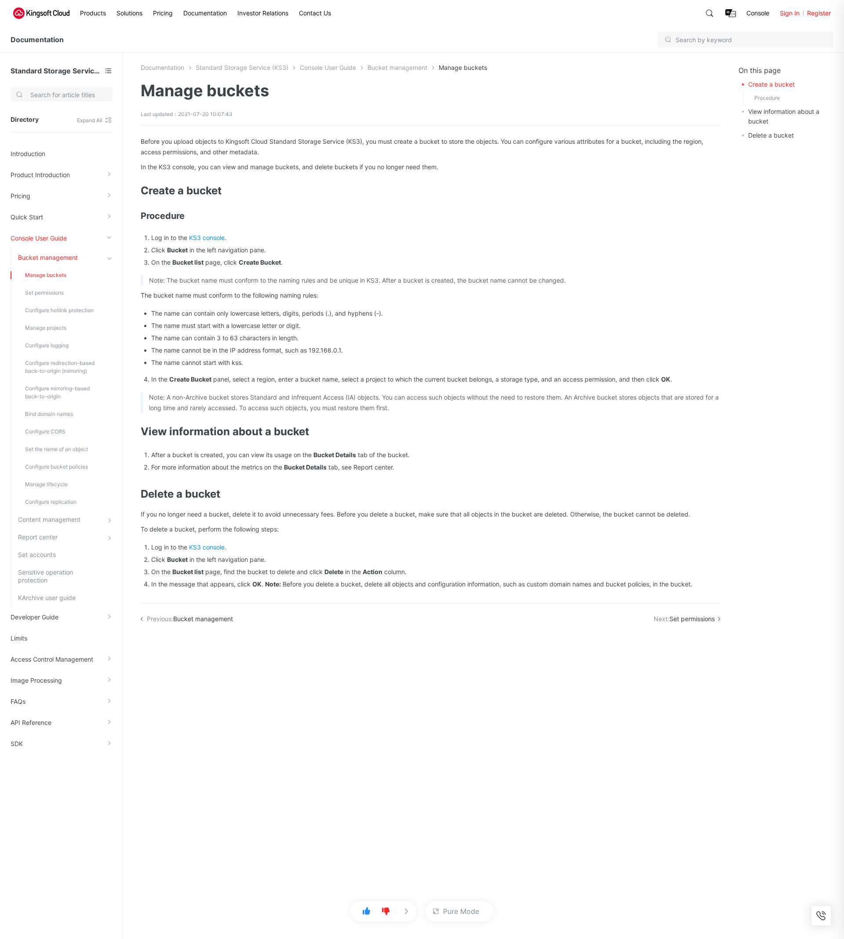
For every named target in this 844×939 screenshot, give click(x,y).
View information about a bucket (783, 116)
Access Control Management (52, 659)
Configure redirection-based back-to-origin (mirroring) (60, 367)
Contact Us (315, 13)
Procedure (767, 98)
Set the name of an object (56, 449)
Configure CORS (45, 431)
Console (757, 13)
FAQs (18, 701)
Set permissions (44, 292)
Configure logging (47, 345)
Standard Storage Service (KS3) (56, 70)
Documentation (205, 13)
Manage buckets (45, 275)
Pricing (163, 13)
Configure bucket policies (56, 466)
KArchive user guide (47, 597)
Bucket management (48, 257)
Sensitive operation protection (45, 576)
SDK (17, 743)
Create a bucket (771, 84)
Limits (19, 638)
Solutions (129, 13)
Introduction (28, 153)
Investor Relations (262, 13)
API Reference (31, 722)
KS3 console (207, 237)
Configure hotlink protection (59, 310)
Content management (49, 519)
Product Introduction (40, 174)
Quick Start (27, 217)
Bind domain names (49, 414)
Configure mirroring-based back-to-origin (57, 392)
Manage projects (45, 327)
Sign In (790, 13)
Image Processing (36, 680)
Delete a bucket (771, 135)
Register (819, 13)
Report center (38, 537)
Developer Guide (34, 617)
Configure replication (50, 502)
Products (93, 13)
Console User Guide (39, 238)
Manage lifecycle (46, 484)
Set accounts (37, 554)
